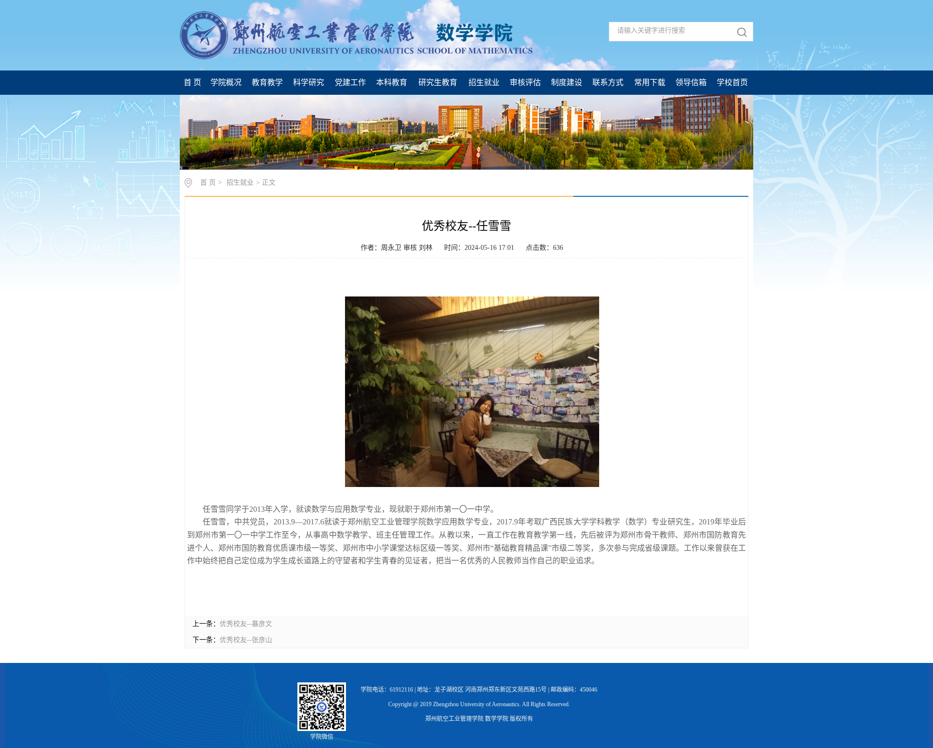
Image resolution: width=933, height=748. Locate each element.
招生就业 (240, 182)
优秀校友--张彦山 (246, 640)
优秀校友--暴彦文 (246, 623)
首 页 (208, 182)
